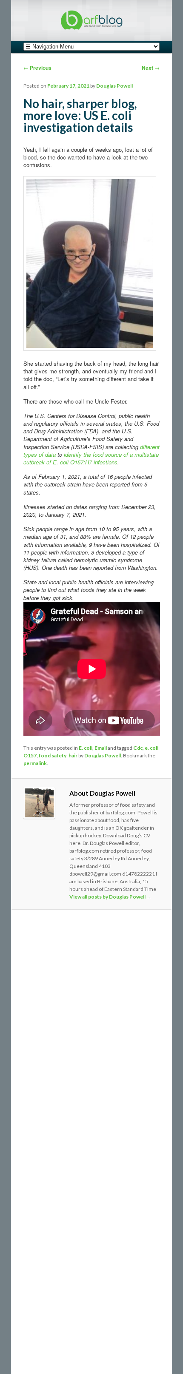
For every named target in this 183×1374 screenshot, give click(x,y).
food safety (52, 755)
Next (151, 67)
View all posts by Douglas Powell (110, 896)
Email (100, 748)
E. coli (85, 748)
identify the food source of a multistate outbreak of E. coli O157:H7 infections (91, 458)
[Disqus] (91, 1033)
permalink (35, 763)
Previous (37, 67)
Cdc (138, 748)
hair (73, 755)
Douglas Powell (114, 85)
